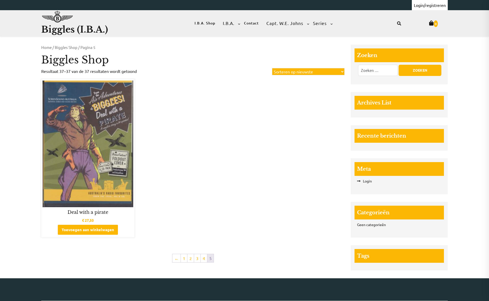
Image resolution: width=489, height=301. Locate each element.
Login (367, 181)
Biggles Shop (66, 47)
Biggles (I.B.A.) (74, 29)
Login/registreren (430, 5)
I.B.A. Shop (205, 23)
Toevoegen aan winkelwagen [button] (88, 229)
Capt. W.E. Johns (284, 23)
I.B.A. (228, 23)
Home (46, 47)
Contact (251, 23)
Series (320, 23)
